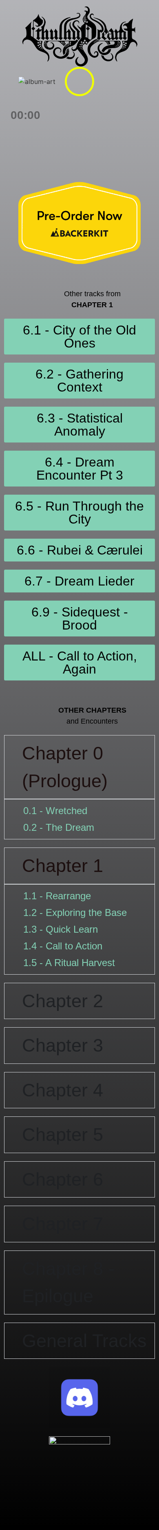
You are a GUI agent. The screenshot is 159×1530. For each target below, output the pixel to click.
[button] (79, 81)
